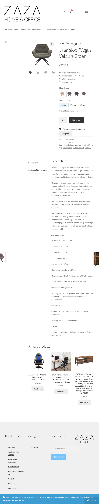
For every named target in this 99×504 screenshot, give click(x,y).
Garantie (11, 479)
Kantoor (34, 447)
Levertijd (11, 483)
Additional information (37, 170)
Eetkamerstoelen (34, 29)
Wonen (16, 29)
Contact (11, 447)
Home (10, 29)
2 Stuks (73, 105)
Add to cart (76, 120)
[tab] (38, 162)
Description (33, 163)
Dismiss (93, 500)
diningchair (67, 148)
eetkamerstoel (78, 148)
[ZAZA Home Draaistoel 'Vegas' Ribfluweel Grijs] (69, 94)
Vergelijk (65, 133)
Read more (38, 389)
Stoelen (23, 29)
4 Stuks (82, 105)
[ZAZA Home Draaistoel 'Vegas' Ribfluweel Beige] (62, 94)
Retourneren (13, 466)
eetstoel (88, 148)
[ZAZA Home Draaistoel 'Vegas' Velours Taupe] (84, 94)
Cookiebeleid (13, 488)
